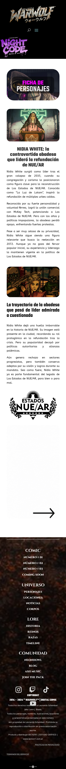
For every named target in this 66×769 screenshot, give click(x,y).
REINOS (33, 632)
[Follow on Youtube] (33, 703)
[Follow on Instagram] (18, 690)
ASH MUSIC (33, 671)
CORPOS (33, 609)
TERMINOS (11, 754)
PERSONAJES (33, 592)
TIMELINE (33, 643)
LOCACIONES (33, 598)
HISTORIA (33, 626)
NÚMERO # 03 (33, 569)
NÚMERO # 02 (33, 563)
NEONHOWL (33, 660)
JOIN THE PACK (33, 677)
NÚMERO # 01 (33, 557)
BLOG (33, 666)
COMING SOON (33, 575)
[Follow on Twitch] (32, 690)
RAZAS (33, 637)
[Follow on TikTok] (46, 690)
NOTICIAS (33, 603)
